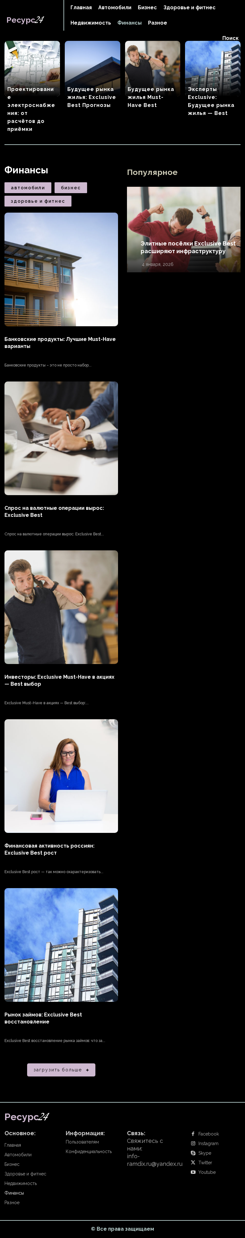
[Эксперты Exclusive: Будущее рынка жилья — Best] (213, 68)
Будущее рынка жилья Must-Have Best (151, 97)
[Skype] (193, 1153)
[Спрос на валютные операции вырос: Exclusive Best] (61, 438)
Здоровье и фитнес (38, 201)
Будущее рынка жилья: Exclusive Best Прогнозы (91, 97)
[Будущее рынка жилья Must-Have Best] (153, 68)
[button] (230, 38)
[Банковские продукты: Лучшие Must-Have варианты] (61, 269)
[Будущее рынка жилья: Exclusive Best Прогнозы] (92, 68)
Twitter (205, 1162)
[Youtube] (193, 1172)
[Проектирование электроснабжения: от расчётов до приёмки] (32, 68)
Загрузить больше (57, 1069)
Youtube (207, 1172)
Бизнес (71, 187)
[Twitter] (193, 1163)
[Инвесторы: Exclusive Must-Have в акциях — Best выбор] (61, 607)
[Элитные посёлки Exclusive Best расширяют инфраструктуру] (184, 229)
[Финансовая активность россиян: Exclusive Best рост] (61, 776)
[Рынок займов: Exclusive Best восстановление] (61, 945)
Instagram (208, 1143)
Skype (204, 1153)
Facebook (208, 1134)
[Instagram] (193, 1144)
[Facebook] (193, 1134)
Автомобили (28, 187)
